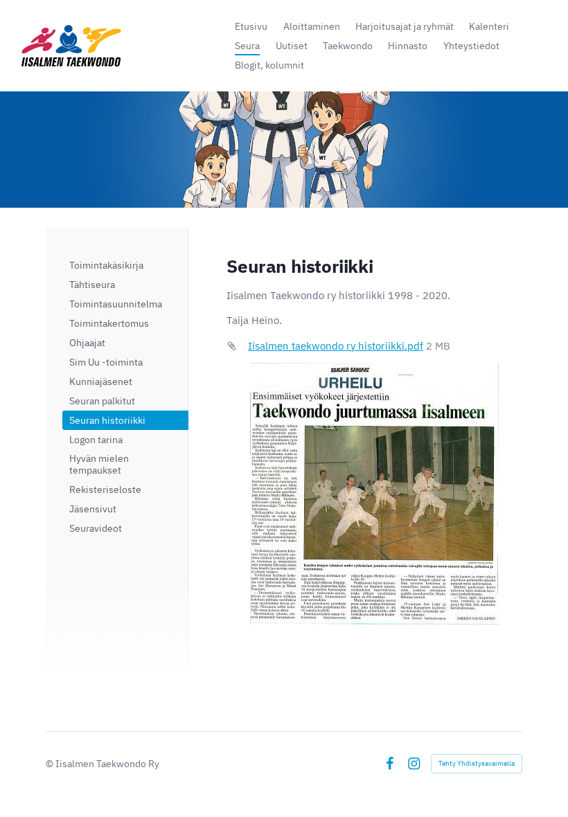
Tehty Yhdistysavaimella (476, 763)
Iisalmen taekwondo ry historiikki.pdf (335, 345)
